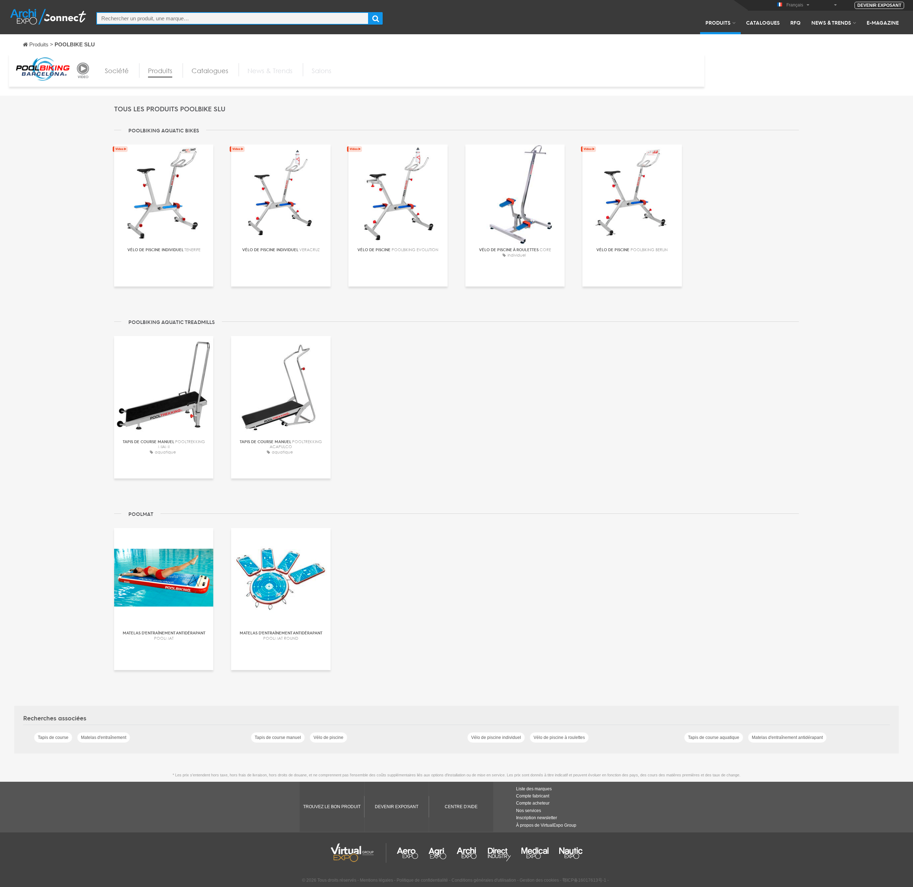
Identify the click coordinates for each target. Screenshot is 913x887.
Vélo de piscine (328, 737)
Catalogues (763, 22)
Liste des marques (534, 788)
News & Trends (831, 22)
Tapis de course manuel (278, 737)
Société (117, 71)
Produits (717, 22)
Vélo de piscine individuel (496, 737)
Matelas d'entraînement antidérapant (787, 737)
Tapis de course (53, 737)
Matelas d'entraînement (103, 737)
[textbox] (232, 18)
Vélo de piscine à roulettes (559, 737)
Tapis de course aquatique (713, 737)
